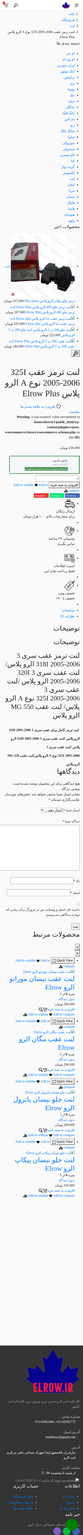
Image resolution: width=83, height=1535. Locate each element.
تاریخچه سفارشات (20, 1502)
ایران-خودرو (66, 65)
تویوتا (71, 89)
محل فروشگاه (23, 1496)
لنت (72, 26)
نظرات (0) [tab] (67, 616)
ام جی (70, 53)
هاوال (71, 202)
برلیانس (69, 77)
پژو (72, 83)
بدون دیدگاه (67, 999)
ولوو (72, 220)
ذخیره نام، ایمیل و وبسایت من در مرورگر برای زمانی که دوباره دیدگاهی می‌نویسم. (43, 912)
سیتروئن (69, 149)
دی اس (69, 119)
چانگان (70, 107)
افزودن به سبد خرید (64, 485)
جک (72, 95)
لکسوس (69, 173)
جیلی (71, 101)
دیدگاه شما (71, 821)
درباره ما (68, 1496)
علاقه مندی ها (23, 1508)
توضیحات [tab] (68, 610)
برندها (71, 1502)
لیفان (71, 185)
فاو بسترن (67, 155)
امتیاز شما (71, 810)
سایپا (71, 137)
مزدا (72, 190)
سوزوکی (68, 143)
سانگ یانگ (67, 131)
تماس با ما (67, 1508)
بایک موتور (67, 71)
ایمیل (75, 892)
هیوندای (69, 214)
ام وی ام (69, 59)
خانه (72, 14)
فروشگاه (68, 20)
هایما (71, 208)
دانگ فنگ (68, 113)
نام (76, 881)
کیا (73, 161)
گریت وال (68, 167)
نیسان (70, 196)
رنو (72, 125)
